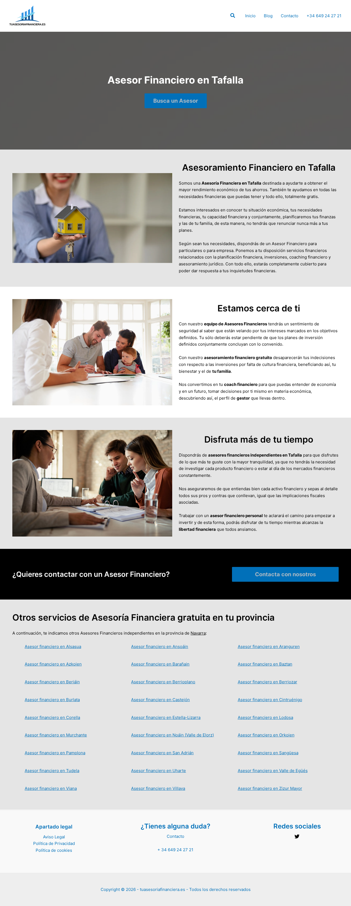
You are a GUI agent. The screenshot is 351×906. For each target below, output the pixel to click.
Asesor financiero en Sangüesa (268, 752)
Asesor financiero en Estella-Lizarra (165, 717)
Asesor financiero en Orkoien (266, 735)
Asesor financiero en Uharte (158, 770)
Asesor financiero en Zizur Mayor (270, 788)
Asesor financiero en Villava (158, 788)
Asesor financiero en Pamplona (55, 752)
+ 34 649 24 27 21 (175, 849)
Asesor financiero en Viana (51, 788)
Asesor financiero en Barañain (160, 664)
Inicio (250, 15)
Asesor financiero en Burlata (52, 699)
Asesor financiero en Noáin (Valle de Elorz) (172, 735)
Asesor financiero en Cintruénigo (270, 699)
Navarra (198, 633)
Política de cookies (54, 850)
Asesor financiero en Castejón (160, 699)
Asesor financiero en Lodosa (265, 717)
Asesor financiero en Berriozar (267, 681)
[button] (233, 16)
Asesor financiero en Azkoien (53, 664)
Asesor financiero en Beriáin (52, 681)
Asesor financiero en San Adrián (162, 752)
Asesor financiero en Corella (52, 717)
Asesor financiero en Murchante (56, 735)
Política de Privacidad (54, 843)
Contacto (289, 15)
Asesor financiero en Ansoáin (159, 646)
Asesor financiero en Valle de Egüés (273, 770)
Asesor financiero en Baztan (265, 664)
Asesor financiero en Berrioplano (163, 681)
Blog (268, 15)
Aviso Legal (54, 836)
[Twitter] (297, 836)
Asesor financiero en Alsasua (53, 646)
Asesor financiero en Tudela (52, 770)
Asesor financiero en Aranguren (269, 646)
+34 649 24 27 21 (324, 15)
